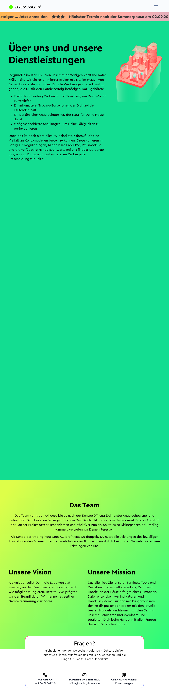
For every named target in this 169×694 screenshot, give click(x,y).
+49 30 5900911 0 (45, 683)
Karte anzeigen (124, 683)
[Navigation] (156, 7)
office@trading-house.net (84, 683)
